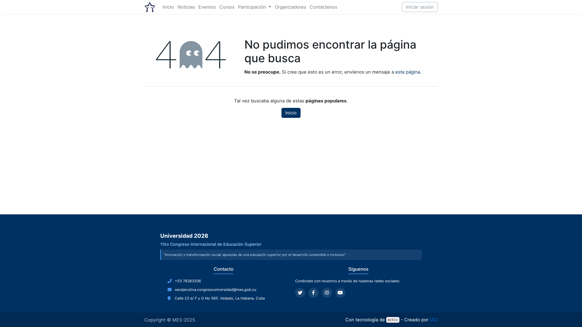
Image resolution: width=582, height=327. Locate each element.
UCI (434, 319)
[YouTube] (340, 293)
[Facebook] (314, 293)
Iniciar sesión (420, 7)
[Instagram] (327, 293)
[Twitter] (300, 293)
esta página (407, 72)
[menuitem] (168, 7)
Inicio (291, 113)
